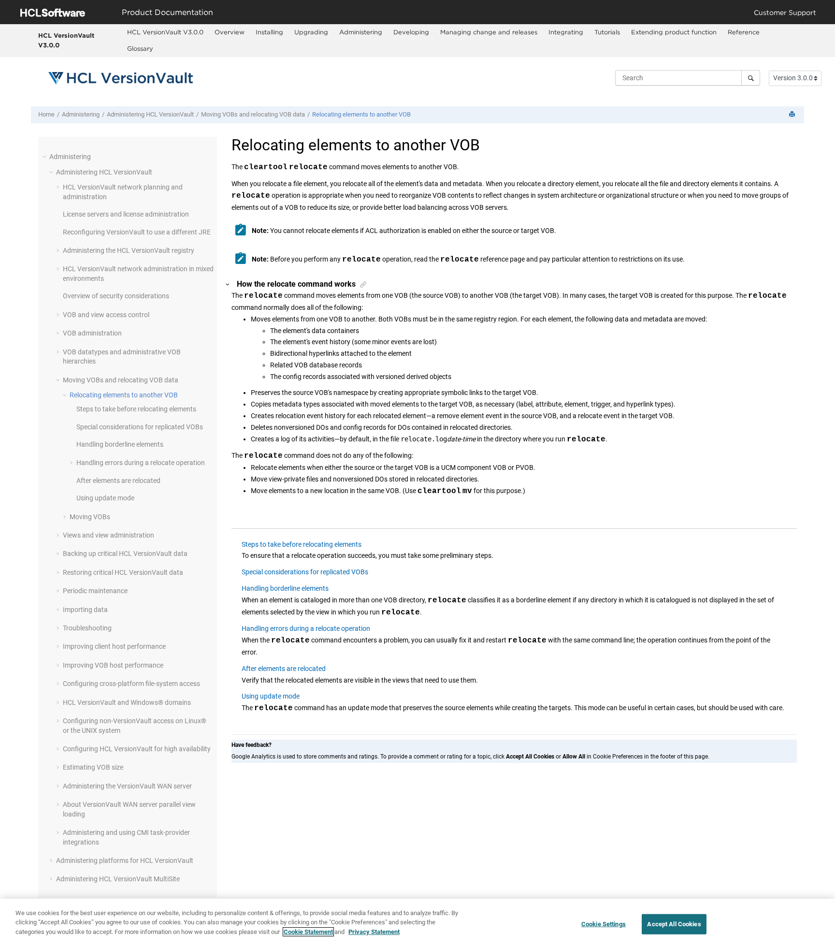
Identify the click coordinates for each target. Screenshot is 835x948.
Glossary (140, 48)
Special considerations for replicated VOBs (139, 427)
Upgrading (311, 32)
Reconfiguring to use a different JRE (137, 232)
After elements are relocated (118, 480)
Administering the (127, 786)
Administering (360, 32)
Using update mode (105, 498)
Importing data (85, 609)
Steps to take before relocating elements (136, 409)
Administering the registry (128, 250)
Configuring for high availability (137, 749)
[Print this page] (793, 115)
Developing (411, 32)
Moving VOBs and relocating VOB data (253, 114)
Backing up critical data (125, 553)
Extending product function (674, 32)
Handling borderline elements (119, 444)
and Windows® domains (127, 702)
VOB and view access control (106, 315)
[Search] (750, 78)
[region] (417, 923)
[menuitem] (165, 32)
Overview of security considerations (116, 296)
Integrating (565, 32)
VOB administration (92, 333)
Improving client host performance (114, 646)
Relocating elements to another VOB (361, 114)
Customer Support (785, 12)
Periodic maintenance (95, 591)
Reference (744, 32)
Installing (269, 32)
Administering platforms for (124, 860)
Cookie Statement (308, 931)
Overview (230, 32)
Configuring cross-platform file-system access (131, 683)
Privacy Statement (374, 931)
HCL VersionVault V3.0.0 (66, 40)
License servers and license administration (126, 214)
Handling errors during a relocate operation (140, 463)
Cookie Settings (603, 924)
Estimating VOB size (93, 767)
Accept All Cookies (674, 924)
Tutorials (607, 32)
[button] (45, 156)
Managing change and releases (488, 32)
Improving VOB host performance (113, 665)
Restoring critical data (123, 572)
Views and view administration (108, 535)
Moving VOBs (90, 517)
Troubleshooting (87, 628)
